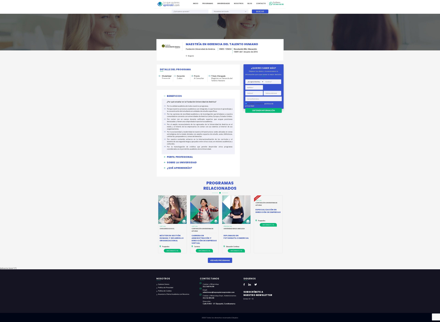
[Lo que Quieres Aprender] (168, 4)
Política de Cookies (165, 291)
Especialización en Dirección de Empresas (268, 210)
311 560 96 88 (278, 3)
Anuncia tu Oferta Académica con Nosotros (173, 294)
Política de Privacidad (165, 287)
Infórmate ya (172, 251)
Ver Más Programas (220, 260)
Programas (207, 3)
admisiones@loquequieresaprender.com (219, 292)
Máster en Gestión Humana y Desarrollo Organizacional (172, 238)
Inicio (195, 3)
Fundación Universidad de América (200, 49)
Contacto (261, 3)
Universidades (223, 3)
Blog (250, 3)
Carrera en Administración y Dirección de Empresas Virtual (204, 239)
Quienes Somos (163, 284)
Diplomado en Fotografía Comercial (236, 236)
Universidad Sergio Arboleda (234, 228)
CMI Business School (167, 228)
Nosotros (238, 3)
